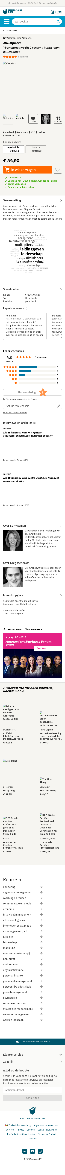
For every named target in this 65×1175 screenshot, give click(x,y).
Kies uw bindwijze (12, 142)
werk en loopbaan (13, 1019)
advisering (9, 886)
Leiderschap (11, 30)
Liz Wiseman (9, 38)
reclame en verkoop (14, 1003)
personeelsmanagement (17, 981)
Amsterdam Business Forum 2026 (29, 643)
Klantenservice (13, 1054)
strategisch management (18, 1008)
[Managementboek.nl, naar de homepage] (12, 13)
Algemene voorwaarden (46, 1125)
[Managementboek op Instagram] (40, 1151)
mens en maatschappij (16, 953)
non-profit (9, 958)
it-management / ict (15, 931)
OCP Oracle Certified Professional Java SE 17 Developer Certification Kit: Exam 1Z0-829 (49, 845)
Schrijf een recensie (17, 405)
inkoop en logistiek (14, 920)
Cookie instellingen (47, 1129)
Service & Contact (47, 1134)
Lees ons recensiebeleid (15, 412)
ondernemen (10, 964)
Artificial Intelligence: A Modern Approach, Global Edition (13, 736)
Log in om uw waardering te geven (20, 399)
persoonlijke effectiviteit (17, 986)
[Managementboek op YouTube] (32, 1151)
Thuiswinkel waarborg (19, 1125)
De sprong (9, 790)
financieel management (17, 914)
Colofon (10, 1129)
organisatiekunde (13, 970)
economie (9, 909)
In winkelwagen (23, 169)
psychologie (10, 997)
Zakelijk (8, 1062)
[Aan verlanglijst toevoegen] (58, 170)
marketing (9, 947)
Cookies (31, 1129)
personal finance (13, 975)
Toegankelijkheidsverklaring (21, 1134)
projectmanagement (15, 992)
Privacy (20, 1129)
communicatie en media (17, 903)
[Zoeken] (58, 21)
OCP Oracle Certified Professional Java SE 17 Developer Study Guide (13, 845)
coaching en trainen (14, 898)
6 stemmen (23, 57)
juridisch (8, 936)
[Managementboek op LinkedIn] (24, 1151)
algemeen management (17, 892)
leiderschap (10, 942)
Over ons (32, 1138)
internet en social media (17, 925)
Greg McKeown (24, 38)
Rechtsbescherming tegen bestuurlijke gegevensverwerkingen (51, 736)
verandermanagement (16, 1014)
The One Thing (48, 790)
